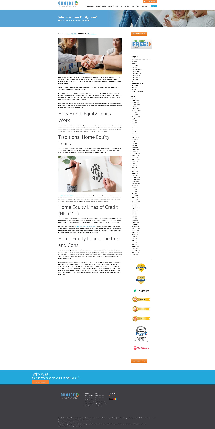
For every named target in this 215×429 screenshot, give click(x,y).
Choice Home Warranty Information (141, 59)
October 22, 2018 (71, 34)
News (133, 81)
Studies (134, 90)
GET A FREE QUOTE (40, 382)
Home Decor (135, 67)
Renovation (135, 88)
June (134, 107)
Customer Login (100, 398)
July (134, 119)
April (134, 99)
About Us (87, 394)
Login (154, 6)
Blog (66, 20)
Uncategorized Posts (137, 92)
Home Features (136, 71)
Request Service (88, 398)
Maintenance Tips (89, 396)
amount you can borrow (66, 195)
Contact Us (99, 406)
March (135, 115)
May (134, 113)
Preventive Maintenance (138, 83)
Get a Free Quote (150, 1)
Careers (98, 400)
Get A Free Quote (139, 34)
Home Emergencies (137, 69)
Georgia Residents (100, 402)
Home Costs (135, 65)
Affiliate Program (89, 400)
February (135, 101)
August (135, 139)
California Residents (89, 402)
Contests (134, 61)
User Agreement (88, 404)
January (135, 131)
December (136, 103)
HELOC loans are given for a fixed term (85, 227)
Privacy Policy (88, 406)
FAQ (97, 394)
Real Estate (135, 85)
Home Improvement (137, 73)
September (136, 111)
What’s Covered (100, 396)
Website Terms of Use (101, 404)
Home (60, 20)
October (135, 135)
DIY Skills (134, 63)
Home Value (92, 34)
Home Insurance (136, 75)
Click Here (61, 420)
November (136, 105)
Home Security (136, 77)
